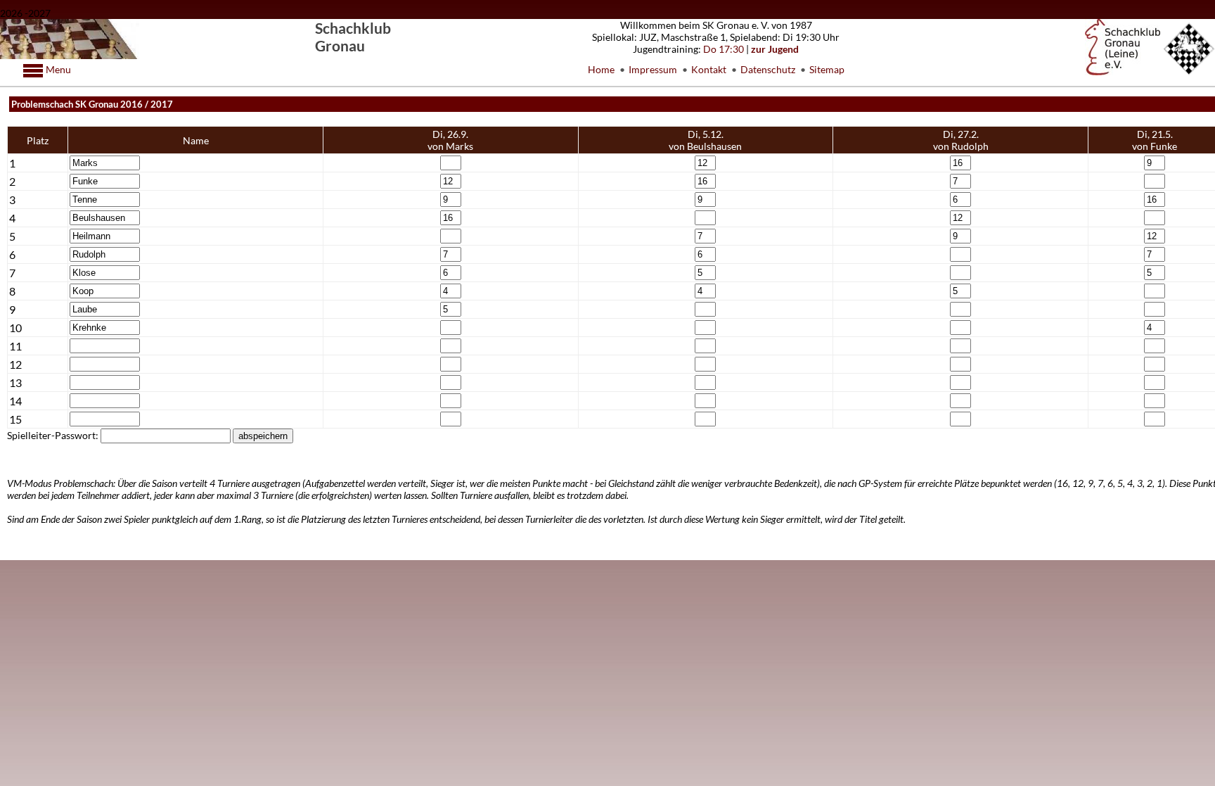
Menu (57, 69)
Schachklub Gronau (353, 36)
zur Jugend (775, 49)
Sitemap (826, 69)
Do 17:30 (723, 49)
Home (601, 69)
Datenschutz (767, 69)
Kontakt (708, 69)
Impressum (653, 69)
